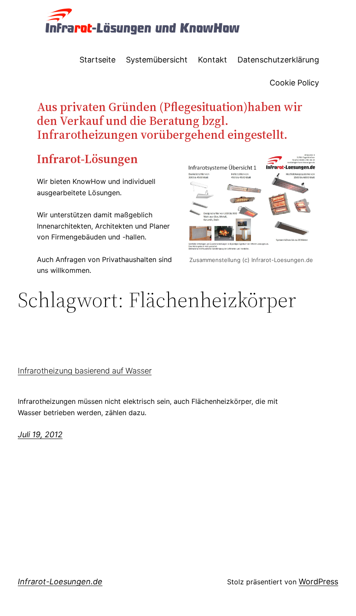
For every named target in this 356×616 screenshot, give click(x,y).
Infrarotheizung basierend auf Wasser (85, 371)
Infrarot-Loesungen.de (60, 581)
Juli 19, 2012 (40, 434)
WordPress (318, 581)
